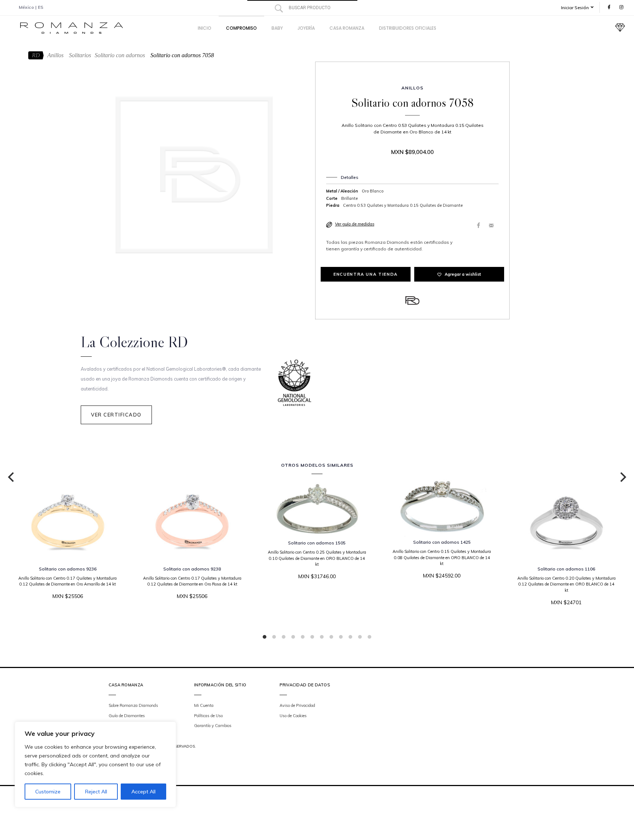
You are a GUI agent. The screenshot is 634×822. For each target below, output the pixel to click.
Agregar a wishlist (463, 274)
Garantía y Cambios (213, 725)
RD (36, 55)
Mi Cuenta (204, 705)
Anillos (55, 55)
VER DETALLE (315, 598)
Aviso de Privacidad (297, 705)
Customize (48, 791)
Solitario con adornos (120, 55)
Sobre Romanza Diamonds (133, 705)
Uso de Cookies (293, 715)
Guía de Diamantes (127, 715)
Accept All (143, 791)
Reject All (96, 791)
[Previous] (12, 477)
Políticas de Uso (208, 715)
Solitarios (80, 55)
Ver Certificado (116, 415)
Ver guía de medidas (354, 224)
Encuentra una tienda (366, 274)
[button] (580, 7)
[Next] (622, 477)
